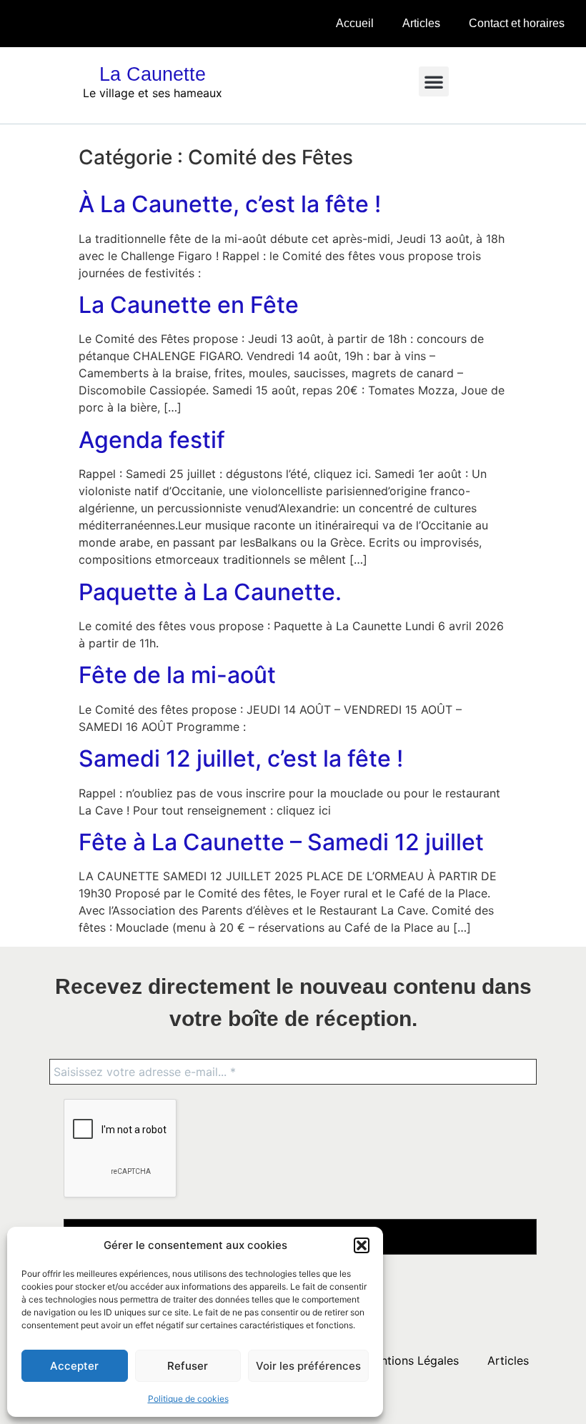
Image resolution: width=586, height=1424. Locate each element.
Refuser (187, 1366)
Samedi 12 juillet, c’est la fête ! (241, 758)
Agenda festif (152, 440)
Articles (421, 23)
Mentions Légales (411, 1360)
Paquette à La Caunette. (210, 592)
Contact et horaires (517, 23)
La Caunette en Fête (189, 305)
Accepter (74, 1366)
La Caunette (152, 74)
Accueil (355, 23)
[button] (361, 1245)
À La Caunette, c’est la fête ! (230, 204)
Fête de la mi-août (177, 675)
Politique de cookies (188, 1398)
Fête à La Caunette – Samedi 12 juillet (281, 842)
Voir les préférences (308, 1366)
